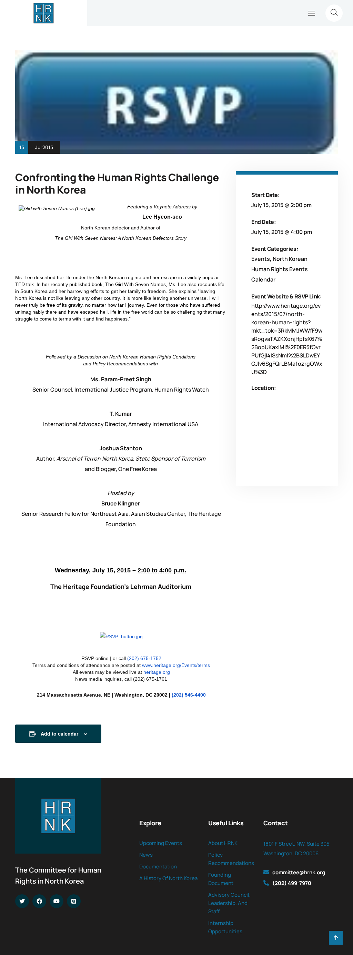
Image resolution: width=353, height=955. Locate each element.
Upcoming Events (160, 843)
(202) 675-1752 (144, 658)
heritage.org (156, 672)
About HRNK (223, 843)
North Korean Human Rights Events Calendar (279, 269)
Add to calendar (59, 733)
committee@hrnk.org (298, 872)
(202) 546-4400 (189, 695)
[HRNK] (44, 13)
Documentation (158, 866)
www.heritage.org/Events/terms (176, 665)
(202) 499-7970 (291, 883)
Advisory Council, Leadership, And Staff (229, 903)
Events (260, 259)
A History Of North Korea (168, 878)
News (146, 854)
